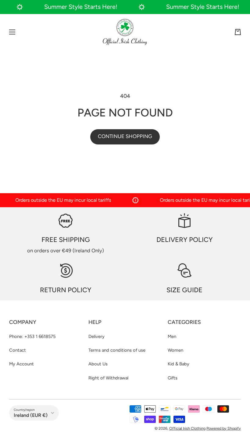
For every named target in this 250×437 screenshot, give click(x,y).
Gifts (172, 378)
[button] (238, 32)
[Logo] (125, 32)
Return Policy (65, 290)
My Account (21, 364)
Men (172, 336)
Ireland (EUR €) (31, 415)
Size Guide (184, 290)
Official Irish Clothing (187, 428)
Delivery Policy (184, 240)
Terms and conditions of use (116, 350)
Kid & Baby (178, 364)
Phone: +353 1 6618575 (32, 336)
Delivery (96, 336)
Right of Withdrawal (108, 378)
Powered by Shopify (223, 428)
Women (175, 350)
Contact (17, 350)
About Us (98, 364)
